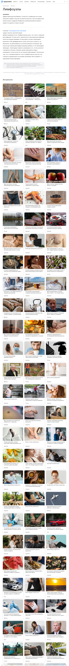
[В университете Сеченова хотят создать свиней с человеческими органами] (13, 308)
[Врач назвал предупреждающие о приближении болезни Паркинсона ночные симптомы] (34, 652)
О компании (6, 665)
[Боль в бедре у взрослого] (34, 588)
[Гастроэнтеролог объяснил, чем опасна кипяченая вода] (34, 308)
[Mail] (2, 1)
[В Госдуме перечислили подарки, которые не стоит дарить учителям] (13, 631)
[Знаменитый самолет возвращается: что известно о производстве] (13, 652)
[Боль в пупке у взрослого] (13, 394)
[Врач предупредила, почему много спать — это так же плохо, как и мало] (56, 287)
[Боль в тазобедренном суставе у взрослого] (13, 201)
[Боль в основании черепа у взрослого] (34, 545)
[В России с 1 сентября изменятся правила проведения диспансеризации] (13, 287)
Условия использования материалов (36, 665)
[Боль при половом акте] (56, 459)
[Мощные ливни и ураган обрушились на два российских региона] (34, 394)
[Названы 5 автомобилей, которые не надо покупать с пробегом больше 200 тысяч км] (13, 588)
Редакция (26, 665)
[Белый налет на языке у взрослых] (56, 480)
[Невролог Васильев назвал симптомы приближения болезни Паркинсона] (56, 652)
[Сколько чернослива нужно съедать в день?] (56, 201)
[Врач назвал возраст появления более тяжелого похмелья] (56, 308)
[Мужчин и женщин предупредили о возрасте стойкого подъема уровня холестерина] (56, 437)
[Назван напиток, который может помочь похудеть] (13, 545)
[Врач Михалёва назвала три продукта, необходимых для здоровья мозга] (34, 201)
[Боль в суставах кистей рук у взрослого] (34, 416)
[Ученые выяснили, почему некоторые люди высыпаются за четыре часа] (13, 437)
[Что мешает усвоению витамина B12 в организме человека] (56, 566)
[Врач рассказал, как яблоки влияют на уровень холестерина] (56, 136)
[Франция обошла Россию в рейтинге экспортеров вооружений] (56, 502)
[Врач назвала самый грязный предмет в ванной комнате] (13, 330)
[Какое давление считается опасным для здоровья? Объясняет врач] (13, 136)
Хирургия (13, 5)
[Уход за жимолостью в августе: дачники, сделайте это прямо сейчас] (34, 136)
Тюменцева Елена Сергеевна (17, 30)
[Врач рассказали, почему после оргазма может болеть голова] (13, 244)
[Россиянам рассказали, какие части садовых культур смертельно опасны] (34, 523)
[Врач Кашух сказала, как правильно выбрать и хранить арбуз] (13, 566)
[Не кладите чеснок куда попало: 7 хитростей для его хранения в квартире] (56, 265)
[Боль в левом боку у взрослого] (13, 480)
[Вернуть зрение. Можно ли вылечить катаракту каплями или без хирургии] (56, 394)
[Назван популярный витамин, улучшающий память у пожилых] (13, 502)
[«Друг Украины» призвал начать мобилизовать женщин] (13, 373)
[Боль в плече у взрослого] (34, 631)
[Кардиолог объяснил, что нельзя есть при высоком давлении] (34, 480)
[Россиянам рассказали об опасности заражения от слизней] (34, 330)
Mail (2, 665)
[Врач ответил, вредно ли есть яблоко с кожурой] (56, 179)
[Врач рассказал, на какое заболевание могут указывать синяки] (13, 179)
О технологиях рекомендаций (58, 665)
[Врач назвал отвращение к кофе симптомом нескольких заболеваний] (34, 351)
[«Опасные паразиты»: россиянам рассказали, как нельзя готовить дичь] (34, 222)
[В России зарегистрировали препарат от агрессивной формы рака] (13, 609)
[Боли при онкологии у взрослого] (34, 244)
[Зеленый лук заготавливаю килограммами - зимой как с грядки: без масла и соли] (34, 93)
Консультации (6, 5)
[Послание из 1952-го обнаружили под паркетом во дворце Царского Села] (13, 93)
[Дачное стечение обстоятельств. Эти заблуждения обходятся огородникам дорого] (34, 373)
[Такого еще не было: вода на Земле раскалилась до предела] (56, 588)
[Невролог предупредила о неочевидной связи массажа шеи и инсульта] (56, 330)
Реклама (11, 665)
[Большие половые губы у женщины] (34, 115)
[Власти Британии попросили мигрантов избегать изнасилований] (56, 93)
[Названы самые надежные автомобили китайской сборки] (56, 523)
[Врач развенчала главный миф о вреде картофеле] (34, 566)
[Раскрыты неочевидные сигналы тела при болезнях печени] (13, 158)
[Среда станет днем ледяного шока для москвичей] (56, 115)
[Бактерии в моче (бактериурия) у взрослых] (34, 609)
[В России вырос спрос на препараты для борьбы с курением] (56, 158)
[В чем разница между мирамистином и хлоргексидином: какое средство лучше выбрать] (13, 351)
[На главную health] (7, 1)
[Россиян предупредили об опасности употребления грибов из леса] (13, 265)
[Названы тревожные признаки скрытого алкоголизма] (56, 416)
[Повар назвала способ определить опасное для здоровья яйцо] (34, 179)
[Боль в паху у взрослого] (56, 545)
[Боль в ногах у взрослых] (56, 373)
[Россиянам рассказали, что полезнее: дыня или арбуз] (13, 459)
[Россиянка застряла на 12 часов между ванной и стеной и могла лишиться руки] (13, 523)
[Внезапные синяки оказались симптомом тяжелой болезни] (34, 158)
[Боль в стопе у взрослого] (34, 437)
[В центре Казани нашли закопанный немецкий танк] (13, 115)
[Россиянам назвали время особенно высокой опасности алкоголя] (34, 287)
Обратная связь (48, 665)
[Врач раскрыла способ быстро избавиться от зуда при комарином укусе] (13, 416)
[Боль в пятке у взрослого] (34, 502)
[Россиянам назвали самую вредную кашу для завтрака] (56, 222)
